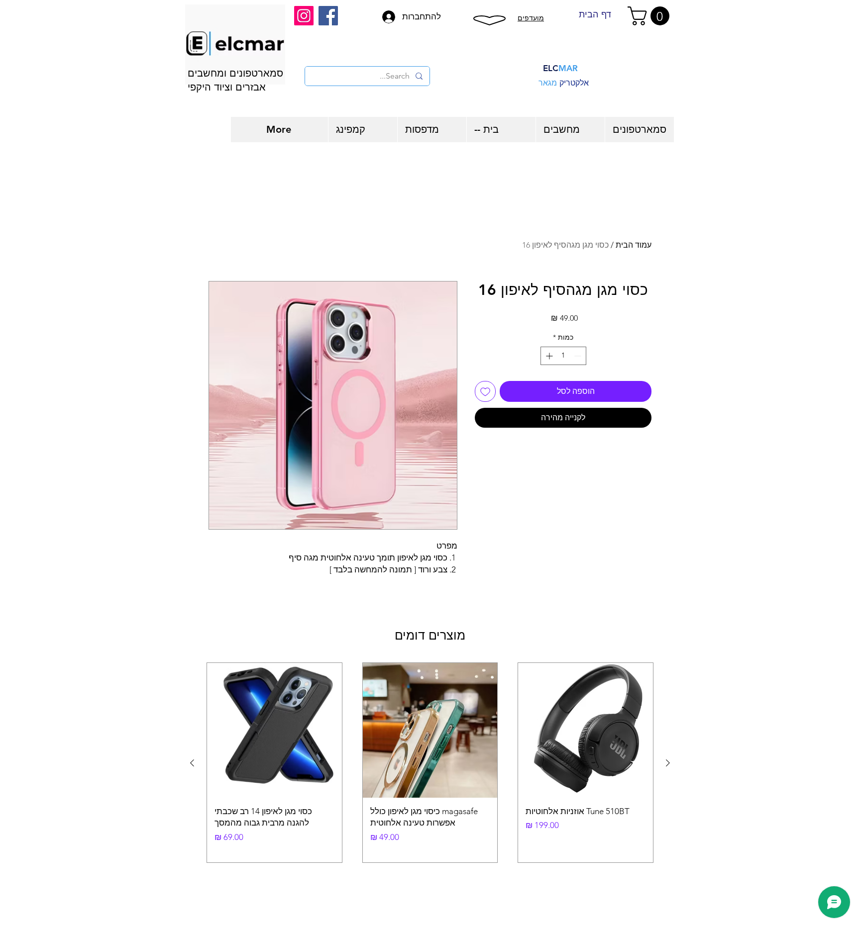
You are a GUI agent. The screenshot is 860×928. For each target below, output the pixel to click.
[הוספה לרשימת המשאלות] (485, 391)
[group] (430, 762)
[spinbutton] (563, 356)
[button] (651, 15)
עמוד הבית (633, 245)
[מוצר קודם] (668, 763)
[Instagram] (304, 15)
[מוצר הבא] (192, 763)
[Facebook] (328, 15)
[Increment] (548, 356)
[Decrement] (578, 356)
